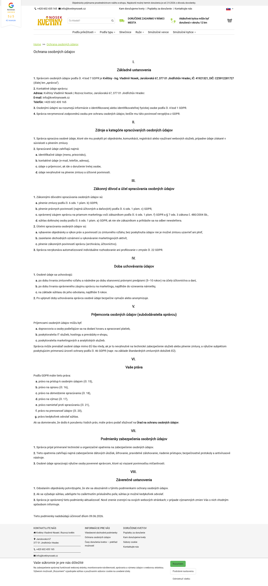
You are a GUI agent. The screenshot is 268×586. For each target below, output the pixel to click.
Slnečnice (125, 32)
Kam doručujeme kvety (132, 8)
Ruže (139, 32)
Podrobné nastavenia (183, 571)
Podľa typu (107, 32)
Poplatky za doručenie (159, 8)
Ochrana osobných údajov (62, 44)
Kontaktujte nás (183, 8)
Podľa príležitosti (83, 32)
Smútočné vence (158, 32)
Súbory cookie (130, 542)
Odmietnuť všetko (181, 578)
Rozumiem (178, 564)
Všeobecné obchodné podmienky (101, 532)
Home (37, 44)
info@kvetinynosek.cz (73, 8)
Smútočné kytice (183, 32)
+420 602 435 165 (47, 8)
